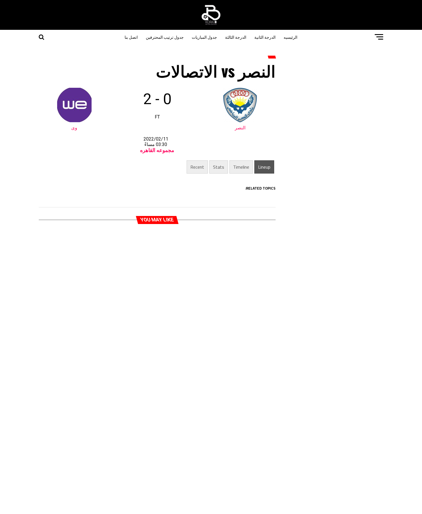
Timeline (241, 167)
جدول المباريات (204, 37)
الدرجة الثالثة (235, 37)
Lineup (264, 167)
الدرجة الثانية (265, 37)
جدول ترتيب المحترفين (165, 37)
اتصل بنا (131, 37)
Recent (197, 167)
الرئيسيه (290, 37)
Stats (218, 167)
